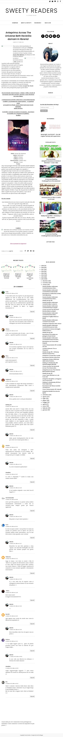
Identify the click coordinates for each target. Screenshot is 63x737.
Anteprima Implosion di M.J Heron (51, 323)
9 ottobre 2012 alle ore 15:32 (15, 317)
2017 (42, 269)
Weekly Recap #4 (47, 332)
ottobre (45, 284)
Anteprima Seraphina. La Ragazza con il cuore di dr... (51, 379)
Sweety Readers (31, 10)
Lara (7, 524)
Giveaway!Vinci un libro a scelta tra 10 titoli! (51, 198)
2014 (42, 275)
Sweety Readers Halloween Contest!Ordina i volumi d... (50, 303)
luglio (44, 398)
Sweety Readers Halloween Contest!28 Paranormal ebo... (50, 338)
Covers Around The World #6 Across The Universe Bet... (50, 367)
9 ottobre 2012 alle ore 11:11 (12, 558)
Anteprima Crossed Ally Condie (51, 355)
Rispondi (32, 311)
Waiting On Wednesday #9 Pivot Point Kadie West (51, 383)
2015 (42, 273)
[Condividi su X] (28, 251)
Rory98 (7, 614)
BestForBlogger (40, 735)
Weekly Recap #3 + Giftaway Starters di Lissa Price (50, 352)
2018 (42, 267)
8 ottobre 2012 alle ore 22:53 (12, 447)
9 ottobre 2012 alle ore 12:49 (12, 592)
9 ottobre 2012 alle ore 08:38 (12, 499)
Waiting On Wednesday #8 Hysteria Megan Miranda (50, 363)
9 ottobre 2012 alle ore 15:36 (15, 487)
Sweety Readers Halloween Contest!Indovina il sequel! (50, 306)
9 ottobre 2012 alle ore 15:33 (15, 344)
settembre (45, 395)
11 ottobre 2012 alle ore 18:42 (15, 656)
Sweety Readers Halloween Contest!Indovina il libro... (50, 287)
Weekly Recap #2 (47, 373)
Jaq (6, 681)
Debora (8, 639)
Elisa (7, 356)
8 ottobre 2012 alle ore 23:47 (12, 474)
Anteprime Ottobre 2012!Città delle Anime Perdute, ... (50, 360)
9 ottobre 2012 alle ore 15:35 (15, 435)
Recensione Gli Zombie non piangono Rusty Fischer (50, 335)
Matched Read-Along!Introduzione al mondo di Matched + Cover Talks (51, 161)
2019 (42, 265)
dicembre (45, 281)
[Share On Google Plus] (33, 251)
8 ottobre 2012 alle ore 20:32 (12, 293)
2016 (42, 271)
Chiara (7, 329)
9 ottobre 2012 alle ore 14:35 (12, 616)
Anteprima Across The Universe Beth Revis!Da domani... (51, 370)
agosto (45, 396)
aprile (44, 404)
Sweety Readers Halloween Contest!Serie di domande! (50, 290)
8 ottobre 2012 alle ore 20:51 (12, 357)
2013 (42, 277)
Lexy (7, 291)
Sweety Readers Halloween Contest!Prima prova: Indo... (50, 326)
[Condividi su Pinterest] (31, 251)
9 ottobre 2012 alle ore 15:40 (15, 606)
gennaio (45, 410)
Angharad (8, 379)
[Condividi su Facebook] (25, 251)
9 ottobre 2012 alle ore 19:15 (12, 641)
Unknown (8, 556)
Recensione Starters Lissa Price (51, 357)
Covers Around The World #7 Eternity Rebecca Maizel (50, 310)
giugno (44, 400)
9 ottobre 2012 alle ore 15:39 (15, 579)
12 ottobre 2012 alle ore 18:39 (12, 668)
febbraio (45, 408)
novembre (45, 282)
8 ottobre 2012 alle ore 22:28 (12, 406)
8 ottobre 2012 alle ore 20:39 (12, 330)
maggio (45, 402)
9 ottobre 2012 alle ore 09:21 (12, 526)
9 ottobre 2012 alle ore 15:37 (15, 543)
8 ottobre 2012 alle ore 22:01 (12, 381)
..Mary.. (8, 590)
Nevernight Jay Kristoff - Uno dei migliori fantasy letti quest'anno (50, 135)
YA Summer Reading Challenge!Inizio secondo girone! (51, 235)
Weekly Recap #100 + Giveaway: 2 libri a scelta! (51, 216)
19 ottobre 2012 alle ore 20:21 (12, 683)
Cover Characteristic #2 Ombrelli (51, 389)
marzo (44, 406)
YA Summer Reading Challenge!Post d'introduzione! (51, 180)
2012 (42, 279)
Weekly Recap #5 (47, 300)
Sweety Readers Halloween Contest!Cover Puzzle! (50, 320)
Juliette (11, 315)
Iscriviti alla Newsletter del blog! (49, 104)
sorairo (8, 445)
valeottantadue (10, 497)
